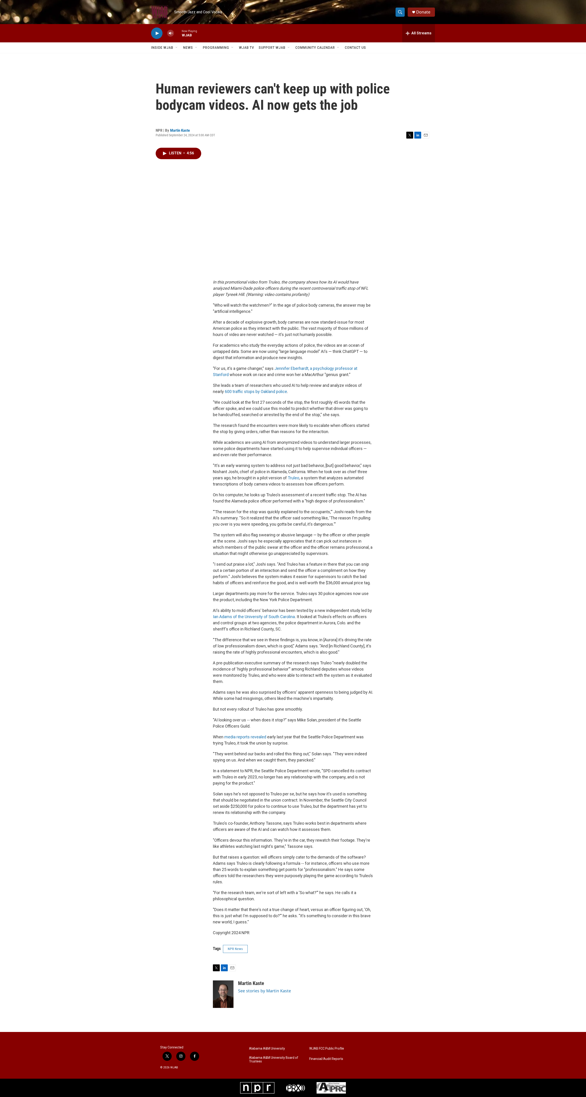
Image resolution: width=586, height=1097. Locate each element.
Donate (423, 12)
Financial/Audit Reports (326, 1059)
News (188, 47)
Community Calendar (315, 47)
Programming (216, 47)
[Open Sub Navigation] (177, 47)
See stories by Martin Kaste (264, 990)
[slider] (178, 33)
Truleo (293, 477)
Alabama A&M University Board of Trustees (273, 1059)
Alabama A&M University (267, 1048)
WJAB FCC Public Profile (326, 1048)
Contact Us (355, 47)
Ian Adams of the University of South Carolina (254, 616)
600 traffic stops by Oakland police (256, 391)
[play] (156, 33)
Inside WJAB (162, 47)
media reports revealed (245, 736)
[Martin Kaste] (223, 994)
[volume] (170, 33)
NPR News (235, 949)
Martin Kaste (180, 130)
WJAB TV (246, 47)
